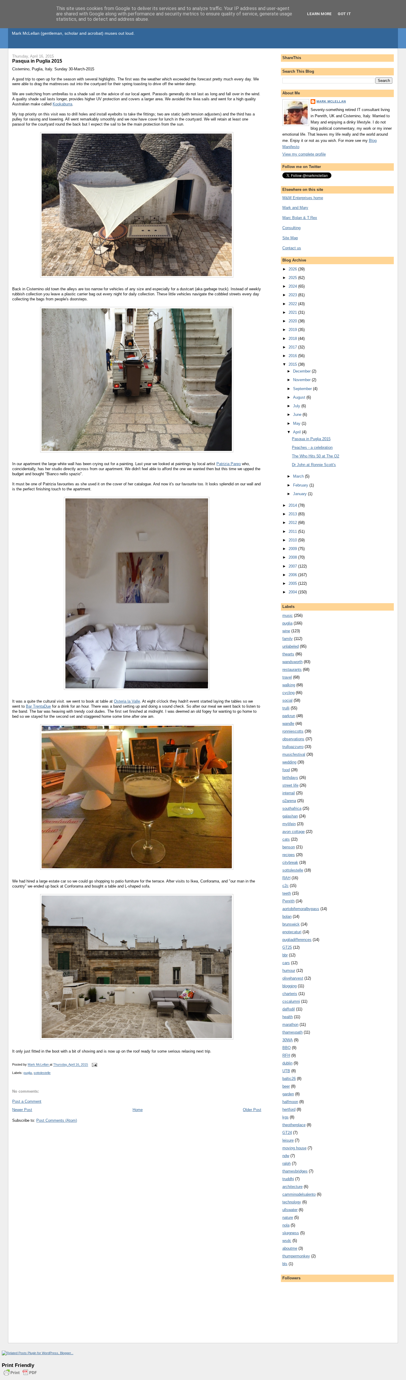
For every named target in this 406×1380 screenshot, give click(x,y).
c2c (285, 885)
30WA (287, 1040)
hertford (288, 1109)
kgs (285, 1117)
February (301, 485)
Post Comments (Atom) (56, 1120)
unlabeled (290, 646)
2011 (293, 531)
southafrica (291, 808)
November (302, 380)
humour (288, 970)
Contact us (291, 248)
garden (288, 1094)
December (302, 371)
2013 (293, 514)
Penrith (288, 901)
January (300, 494)
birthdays (290, 777)
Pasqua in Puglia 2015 (311, 439)
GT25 (287, 947)
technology (291, 1202)
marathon (290, 1024)
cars (286, 963)
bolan (287, 916)
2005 (293, 583)
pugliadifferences (296, 939)
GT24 (287, 1132)
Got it (344, 14)
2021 (293, 312)
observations (293, 739)
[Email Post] (94, 1065)
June (298, 414)
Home (138, 1110)
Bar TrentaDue (38, 706)
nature (287, 1217)
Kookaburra (62, 104)
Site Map (290, 238)
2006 (293, 575)
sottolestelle (42, 1073)
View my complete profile (304, 154)
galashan (290, 816)
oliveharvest (292, 978)
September (303, 388)
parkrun (288, 716)
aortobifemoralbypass (300, 909)
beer (286, 1086)
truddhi (288, 1179)
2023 (293, 295)
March (299, 476)
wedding (289, 762)
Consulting (291, 228)
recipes (288, 855)
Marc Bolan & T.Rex (299, 218)
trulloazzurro (292, 746)
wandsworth (292, 662)
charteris (289, 993)
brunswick (291, 924)
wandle (288, 723)
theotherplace (294, 1125)
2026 (293, 269)
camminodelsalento (299, 1194)
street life (290, 785)
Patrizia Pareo (228, 464)
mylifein (289, 824)
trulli (285, 708)
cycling (288, 692)
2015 (293, 364)
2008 (293, 557)
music (287, 615)
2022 (293, 304)
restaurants (292, 669)
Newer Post (22, 1110)
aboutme (289, 1248)
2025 (293, 277)
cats (286, 839)
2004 (293, 592)
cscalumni (291, 1001)
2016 (293, 356)
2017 (293, 347)
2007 (293, 566)
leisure (288, 1140)
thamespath (292, 1032)
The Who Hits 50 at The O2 (315, 456)
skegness (290, 1233)
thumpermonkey (296, 1256)
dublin (287, 1063)
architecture (292, 1186)
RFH (286, 1055)
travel (287, 677)
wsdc (286, 1240)
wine (286, 631)
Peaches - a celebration (312, 447)
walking (288, 685)
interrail (288, 793)
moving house (294, 1148)
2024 (293, 286)
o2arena (289, 800)
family (287, 638)
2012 (293, 522)
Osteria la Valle (127, 701)
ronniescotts (292, 731)
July (297, 406)
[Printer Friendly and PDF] (20, 1376)
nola (285, 1225)
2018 (293, 338)
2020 (293, 321)
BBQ (286, 1047)
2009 (293, 548)
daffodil (288, 1009)
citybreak (290, 862)
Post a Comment (26, 1101)
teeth (286, 893)
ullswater (290, 1210)
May (297, 423)
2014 (293, 505)
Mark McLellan (331, 101)
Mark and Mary (295, 207)
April (297, 432)
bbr (285, 955)
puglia (27, 1073)
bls (284, 1264)
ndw (285, 1156)
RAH (286, 878)
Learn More (319, 14)
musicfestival (293, 754)
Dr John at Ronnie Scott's (314, 464)
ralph (286, 1163)
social (287, 700)
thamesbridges (295, 1171)
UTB (286, 1071)
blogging (289, 986)
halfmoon (290, 1101)
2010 (293, 540)
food (286, 770)
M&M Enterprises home (302, 198)
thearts (288, 654)
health (287, 1017)
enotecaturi (291, 932)
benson (288, 847)
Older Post (252, 1110)
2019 (293, 329)
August (299, 397)
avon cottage (293, 831)
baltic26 (289, 1078)
